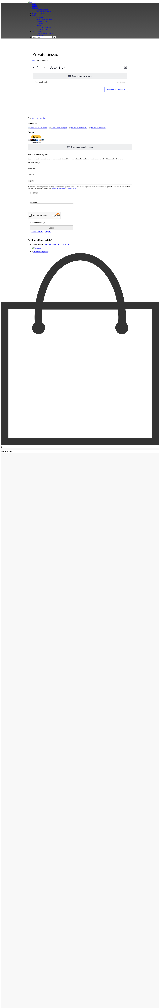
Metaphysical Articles (43, 12)
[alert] (80, 76)
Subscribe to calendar (115, 89)
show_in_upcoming (38, 118)
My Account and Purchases (45, 33)
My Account (36, 31)
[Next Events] (38, 67)
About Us (35, 15)
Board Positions (41, 21)
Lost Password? (37, 232)
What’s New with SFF (44, 19)
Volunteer (39, 23)
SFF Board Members (43, 27)
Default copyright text (40, 252)
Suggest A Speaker (38, 14)
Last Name (31, 174)
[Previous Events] (33, 67)
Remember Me (36, 223)
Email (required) (34, 162)
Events (34, 6)
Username (34, 193)
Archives (35, 8)
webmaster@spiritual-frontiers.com (57, 244)
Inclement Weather (42, 29)
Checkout (39, 35)
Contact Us (40, 17)
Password (34, 202)
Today (44, 67)
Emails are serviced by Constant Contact (64, 188)
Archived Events (42, 10)
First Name (31, 168)
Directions (40, 25)
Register (48, 232)
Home (34, 4)
